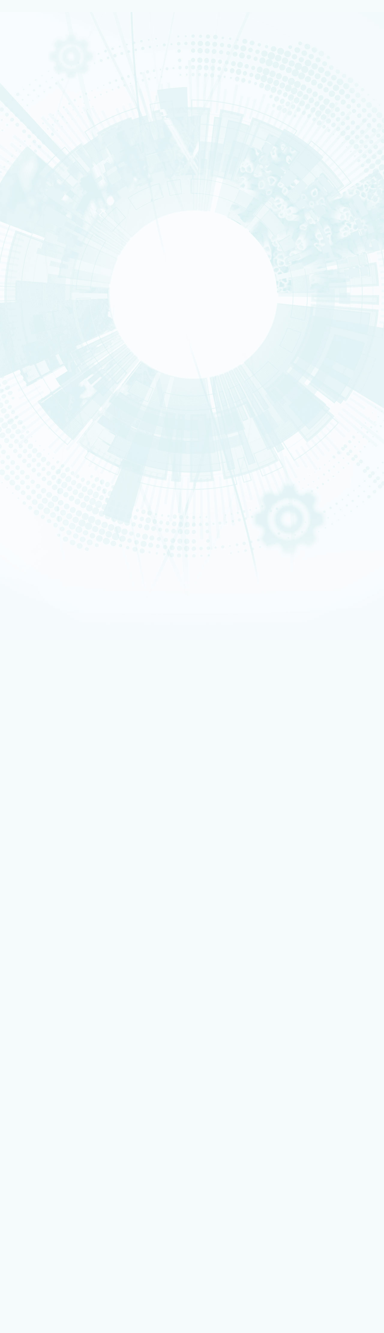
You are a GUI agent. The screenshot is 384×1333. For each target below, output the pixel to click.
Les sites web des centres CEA (43, 1163)
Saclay (21, 352)
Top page (12, 1028)
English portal (39, 1135)
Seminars (29, 409)
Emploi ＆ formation (29, 443)
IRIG (19, 260)
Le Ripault (23, 373)
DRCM (24, 293)
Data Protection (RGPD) (37, 1010)
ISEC (19, 206)
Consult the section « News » (26, 417)
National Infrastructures (37, 116)
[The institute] (35, 180)
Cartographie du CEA (30, 37)
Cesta (20, 370)
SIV (111, 885)
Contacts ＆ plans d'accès (28, 346)
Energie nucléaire (27, 60)
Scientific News (35, 380)
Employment (28, 435)
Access (23, 431)
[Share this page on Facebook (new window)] (53, 534)
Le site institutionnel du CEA (51, 1143)
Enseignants (24, 457)
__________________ (42, 1131)
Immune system (153, 885)
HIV (41, 885)
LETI (19, 219)
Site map (23, 1019)
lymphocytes (126, 885)
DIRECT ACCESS (30, 1098)
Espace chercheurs (42, 1115)
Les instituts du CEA (33, 1239)
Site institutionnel (192, 1066)
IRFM (19, 253)
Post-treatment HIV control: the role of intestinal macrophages (72, 961)
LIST (19, 223)
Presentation (33, 189)
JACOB (21, 229)
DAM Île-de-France (28, 363)
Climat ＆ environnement (26, 145)
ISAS (19, 203)
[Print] (21, 517)
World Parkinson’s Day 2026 (43, 950)
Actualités (24, 1220)
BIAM (20, 242)
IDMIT (24, 287)
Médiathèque (25, 464)
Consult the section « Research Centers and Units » (46, 323)
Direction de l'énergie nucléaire (53, 1151)
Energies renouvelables (31, 131)
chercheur (23, 446)
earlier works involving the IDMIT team (189, 781)
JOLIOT (21, 233)
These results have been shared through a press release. (61, 819)
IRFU (19, 257)
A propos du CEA (27, 33)
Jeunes (21, 460)
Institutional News (39, 387)
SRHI (23, 315)
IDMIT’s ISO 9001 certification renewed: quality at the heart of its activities (82, 917)
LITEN (20, 213)
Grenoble (22, 356)
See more (14, 973)
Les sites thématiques (35, 1139)
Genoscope (30, 279)
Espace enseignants (43, 1119)
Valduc (21, 367)
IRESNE (21, 199)
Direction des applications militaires (57, 1147)
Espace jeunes (39, 1123)
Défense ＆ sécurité (29, 124)
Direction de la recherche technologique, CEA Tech (68, 1155)
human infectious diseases (84, 885)
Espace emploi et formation (50, 1111)
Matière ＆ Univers (28, 138)
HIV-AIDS (28, 885)
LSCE (19, 236)
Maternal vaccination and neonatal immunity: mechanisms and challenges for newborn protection (102, 939)
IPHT (19, 246)
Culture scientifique (29, 453)
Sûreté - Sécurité (27, 44)
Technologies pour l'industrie (28, 134)
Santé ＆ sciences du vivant (30, 141)
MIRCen (26, 301)
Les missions (24, 40)
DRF (377, 125)
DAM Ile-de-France (42, 1184)
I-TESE (20, 210)
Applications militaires (31, 57)
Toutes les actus (40, 1224)
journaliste (24, 439)
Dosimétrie (24, 467)
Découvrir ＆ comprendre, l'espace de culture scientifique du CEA (80, 1208)
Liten (42, 1263)
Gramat (22, 377)
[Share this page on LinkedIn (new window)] (51, 551)
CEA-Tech (23, 64)
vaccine (53, 885)
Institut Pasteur (173, 709)
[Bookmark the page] (33, 526)
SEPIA (24, 308)
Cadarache (24, 349)
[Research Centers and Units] (35, 264)
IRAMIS (21, 250)
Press (25, 395)
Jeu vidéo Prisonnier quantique (52, 1216)
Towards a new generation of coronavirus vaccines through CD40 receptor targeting (91, 928)
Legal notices (27, 1005)
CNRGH (25, 272)
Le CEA (21, 18)
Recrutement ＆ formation (27, 51)
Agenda (27, 402)
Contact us (27, 426)
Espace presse (39, 1229)
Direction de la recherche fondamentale (60, 1159)
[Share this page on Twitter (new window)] (50, 543)
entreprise (23, 450)
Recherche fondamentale (26, 68)
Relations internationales (26, 47)
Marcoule (22, 360)
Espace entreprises (43, 1127)
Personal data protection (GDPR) (46, 1014)
